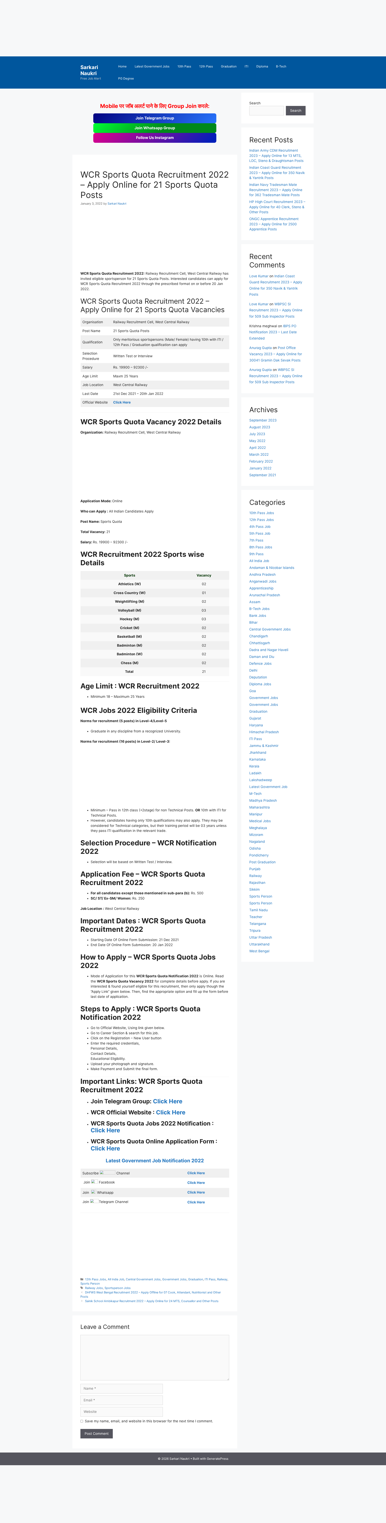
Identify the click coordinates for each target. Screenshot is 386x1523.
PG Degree (126, 78)
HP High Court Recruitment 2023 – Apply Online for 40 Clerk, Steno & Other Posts (277, 207)
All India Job (116, 1279)
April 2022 (257, 448)
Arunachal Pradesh (264, 595)
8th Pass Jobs (260, 547)
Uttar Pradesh (260, 937)
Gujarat (255, 718)
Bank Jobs (257, 616)
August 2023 (259, 427)
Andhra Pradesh (262, 575)
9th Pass (256, 554)
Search (255, 103)
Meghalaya (258, 828)
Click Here (167, 1101)
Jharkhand (257, 753)
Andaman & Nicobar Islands (271, 568)
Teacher (255, 917)
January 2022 (260, 468)
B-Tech (281, 66)
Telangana (257, 924)
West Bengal (259, 951)
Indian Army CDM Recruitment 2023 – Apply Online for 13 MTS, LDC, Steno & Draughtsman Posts (276, 155)
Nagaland (257, 842)
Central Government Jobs (143, 1279)
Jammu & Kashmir (263, 746)
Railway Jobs (94, 1288)
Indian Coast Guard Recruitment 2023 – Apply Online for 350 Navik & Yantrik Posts (277, 173)
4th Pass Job (260, 527)
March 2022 (259, 454)
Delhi (253, 670)
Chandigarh (258, 636)
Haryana (256, 725)
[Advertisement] (120, 28)
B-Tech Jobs (259, 609)
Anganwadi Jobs (262, 581)
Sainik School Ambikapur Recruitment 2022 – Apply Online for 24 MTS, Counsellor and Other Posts (152, 1301)
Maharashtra (259, 807)
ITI (246, 66)
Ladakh (255, 773)
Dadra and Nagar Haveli (268, 650)
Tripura (255, 931)
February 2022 (261, 461)
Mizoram (256, 835)
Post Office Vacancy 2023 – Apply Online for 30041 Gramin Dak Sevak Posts (275, 354)
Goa (252, 691)
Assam (254, 602)
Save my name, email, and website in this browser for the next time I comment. (149, 1421)
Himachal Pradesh (264, 732)
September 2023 (263, 420)
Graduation (229, 66)
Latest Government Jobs (152, 66)
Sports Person (90, 1283)
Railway (222, 1279)
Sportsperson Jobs (118, 1288)
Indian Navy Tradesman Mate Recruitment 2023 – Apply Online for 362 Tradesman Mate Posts (275, 190)
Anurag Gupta (260, 348)
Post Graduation (262, 862)
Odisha (255, 848)
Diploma (262, 66)
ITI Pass (210, 1279)
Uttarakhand (259, 944)
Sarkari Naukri (89, 70)
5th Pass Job (259, 533)
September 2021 (262, 475)
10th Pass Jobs (261, 513)
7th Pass (256, 540)
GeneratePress (217, 1459)
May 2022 (257, 441)
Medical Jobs (260, 821)
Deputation (258, 677)
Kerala (254, 766)
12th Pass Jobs (95, 1279)
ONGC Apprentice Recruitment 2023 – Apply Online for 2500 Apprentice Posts (274, 224)
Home (122, 66)
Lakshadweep (260, 780)
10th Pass (184, 66)
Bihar (253, 622)
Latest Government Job (268, 787)
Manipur (255, 814)
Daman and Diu (261, 657)
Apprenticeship (261, 588)
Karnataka (257, 759)
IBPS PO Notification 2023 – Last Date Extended (273, 332)
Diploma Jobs (260, 684)
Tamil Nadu (258, 910)
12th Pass (206, 66)
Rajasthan (257, 883)
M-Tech (255, 794)
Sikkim (254, 889)
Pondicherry (259, 855)
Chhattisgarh (259, 643)
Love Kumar (258, 276)
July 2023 (257, 434)
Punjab (255, 869)
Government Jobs (174, 1279)
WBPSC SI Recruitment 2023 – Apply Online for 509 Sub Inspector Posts (275, 310)
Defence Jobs (260, 664)
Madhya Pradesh (263, 800)
